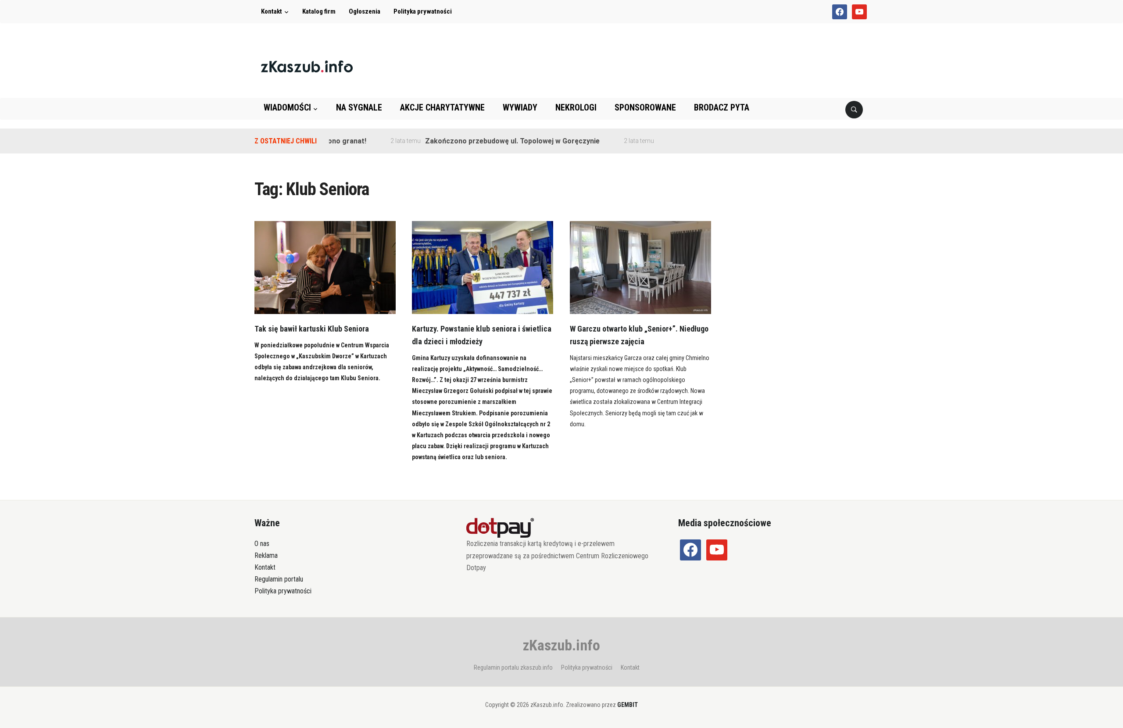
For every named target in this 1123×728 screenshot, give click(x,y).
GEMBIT (627, 704)
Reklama (266, 555)
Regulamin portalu (278, 579)
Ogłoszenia (364, 11)
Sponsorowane (645, 107)
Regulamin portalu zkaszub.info (513, 667)
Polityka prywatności (422, 11)
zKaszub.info (561, 645)
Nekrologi (576, 107)
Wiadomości (287, 107)
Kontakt (271, 11)
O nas (261, 543)
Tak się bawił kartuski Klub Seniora (311, 328)
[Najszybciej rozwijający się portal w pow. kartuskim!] (307, 66)
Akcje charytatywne (442, 107)
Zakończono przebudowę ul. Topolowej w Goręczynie (496, 141)
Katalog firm (319, 11)
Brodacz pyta (721, 107)
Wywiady (520, 107)
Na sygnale (359, 107)
